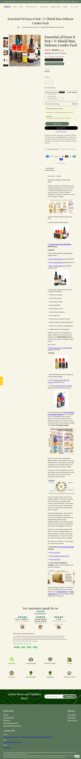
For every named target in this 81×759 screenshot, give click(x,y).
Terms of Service (72, 720)
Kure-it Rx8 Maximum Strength (62, 385)
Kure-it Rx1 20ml (55, 552)
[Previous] (5, 38)
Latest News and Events (10, 723)
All (18, 27)
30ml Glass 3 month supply (54, 64)
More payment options (61, 131)
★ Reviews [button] (1, 381)
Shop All (5, 715)
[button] (74, 7)
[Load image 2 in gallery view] (5, 52)
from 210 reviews (40, 613)
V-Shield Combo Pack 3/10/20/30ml (60, 244)
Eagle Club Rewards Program (12, 726)
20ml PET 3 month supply (54, 60)
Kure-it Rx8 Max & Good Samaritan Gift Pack (60, 349)
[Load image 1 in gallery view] (5, 44)
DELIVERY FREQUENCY (52, 96)
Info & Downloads (8, 717)
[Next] (5, 65)
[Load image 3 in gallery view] (5, 60)
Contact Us (6, 720)
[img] (40, 611)
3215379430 (7, 747)
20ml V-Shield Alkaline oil (57, 262)
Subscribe (69, 696)
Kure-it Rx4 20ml (55, 559)
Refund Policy (71, 717)
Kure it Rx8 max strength (66, 547)
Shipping (48, 53)
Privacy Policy (71, 715)
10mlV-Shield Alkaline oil (56, 259)
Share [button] (47, 77)
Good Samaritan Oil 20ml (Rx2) (59, 556)
